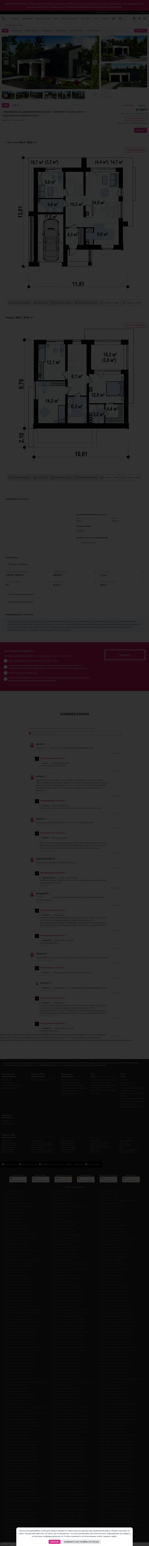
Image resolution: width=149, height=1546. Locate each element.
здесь (114, 1536)
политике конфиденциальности (48, 1536)
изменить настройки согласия (81, 1542)
